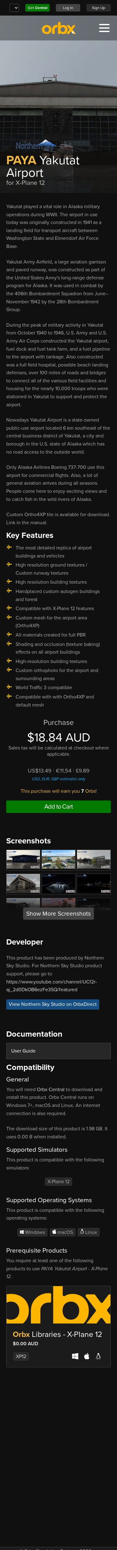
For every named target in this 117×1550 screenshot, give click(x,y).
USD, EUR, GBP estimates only (58, 779)
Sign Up (98, 8)
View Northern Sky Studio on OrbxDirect (53, 1004)
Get (37, 8)
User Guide (23, 1051)
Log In (68, 8)
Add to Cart (58, 806)
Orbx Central (51, 1089)
